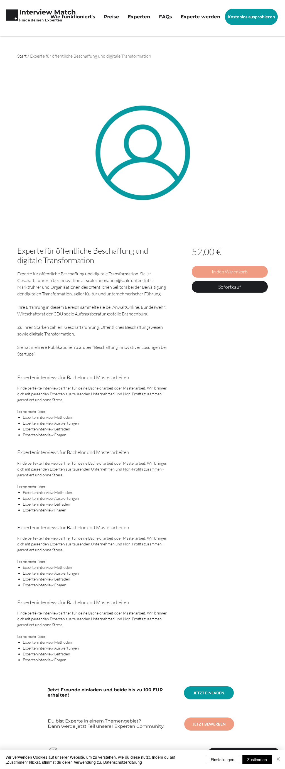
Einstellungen (222, 759)
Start (22, 56)
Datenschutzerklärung (122, 762)
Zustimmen (257, 759)
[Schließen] (278, 760)
